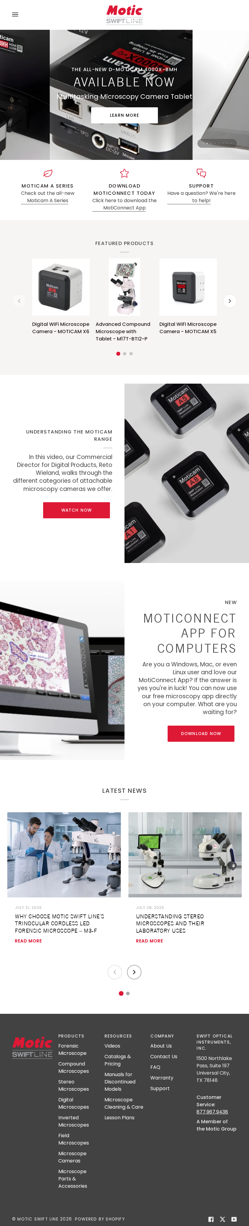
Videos (112, 1046)
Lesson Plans (119, 1118)
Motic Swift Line (37, 1220)
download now (201, 734)
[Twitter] (222, 1220)
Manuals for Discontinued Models (119, 1082)
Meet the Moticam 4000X (124, 116)
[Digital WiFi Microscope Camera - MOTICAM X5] (188, 288)
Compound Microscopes (73, 1068)
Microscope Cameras (72, 1158)
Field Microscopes (73, 1140)
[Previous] (19, 302)
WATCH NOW (76, 511)
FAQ (155, 1068)
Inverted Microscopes (73, 1122)
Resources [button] (118, 1037)
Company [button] (162, 1037)
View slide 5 (219, 144)
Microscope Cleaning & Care (123, 1104)
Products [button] (71, 1037)
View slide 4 (215, 144)
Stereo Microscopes (73, 1086)
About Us (161, 1046)
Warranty (161, 1078)
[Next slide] (134, 973)
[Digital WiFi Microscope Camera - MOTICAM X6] (61, 288)
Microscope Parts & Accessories (72, 1179)
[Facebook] (211, 1220)
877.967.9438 (212, 1112)
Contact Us (163, 1057)
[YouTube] (234, 1220)
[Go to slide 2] (128, 994)
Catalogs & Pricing (117, 1061)
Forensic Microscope (72, 1050)
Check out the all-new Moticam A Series (47, 198)
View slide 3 (211, 144)
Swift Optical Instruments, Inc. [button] (214, 1043)
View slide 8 (230, 144)
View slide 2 (207, 144)
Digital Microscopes (73, 1104)
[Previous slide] (114, 973)
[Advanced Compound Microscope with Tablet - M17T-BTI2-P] (124, 288)
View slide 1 (203, 144)
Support (160, 1089)
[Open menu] (21, 14)
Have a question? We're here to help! (201, 198)
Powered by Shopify (100, 1220)
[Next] (230, 302)
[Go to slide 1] (121, 994)
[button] (32, 1035)
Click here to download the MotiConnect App (124, 205)
